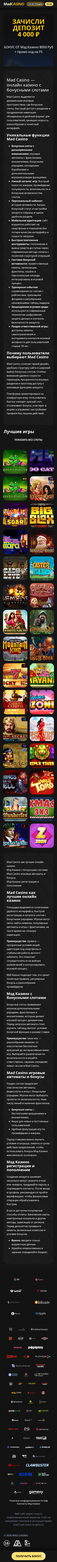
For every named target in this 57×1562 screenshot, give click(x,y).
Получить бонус (28, 1556)
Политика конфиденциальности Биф (28, 1500)
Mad (14, 3)
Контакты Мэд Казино (28, 1503)
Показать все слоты (28, 439)
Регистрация (35, 4)
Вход (49, 4)
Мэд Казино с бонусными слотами (27, 870)
